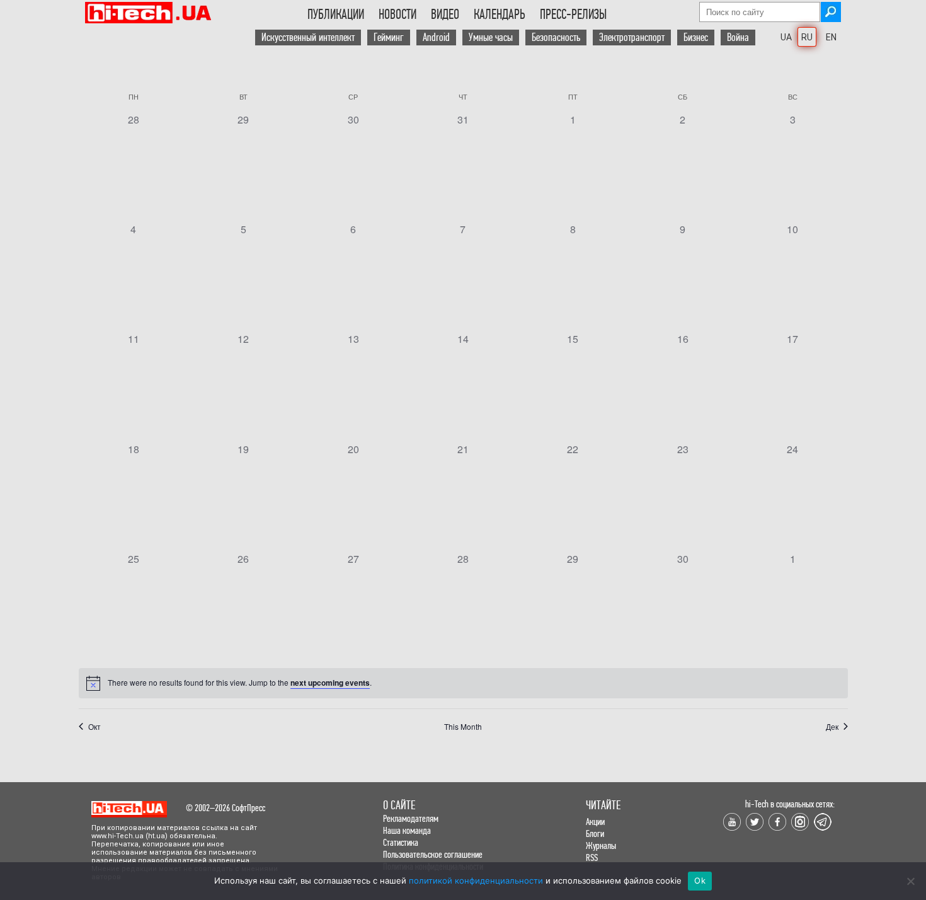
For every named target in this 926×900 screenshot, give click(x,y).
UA (786, 37)
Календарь (499, 14)
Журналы (601, 845)
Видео (445, 14)
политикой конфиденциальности (476, 880)
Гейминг (389, 37)
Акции (595, 822)
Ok (700, 880)
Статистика (400, 842)
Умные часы (491, 37)
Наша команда (407, 830)
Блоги (595, 833)
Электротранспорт (632, 37)
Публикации (335, 14)
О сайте (399, 805)
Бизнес (695, 37)
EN (831, 37)
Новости (397, 14)
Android (436, 37)
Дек (832, 727)
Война (738, 37)
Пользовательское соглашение (433, 854)
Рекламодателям (410, 818)
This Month (463, 727)
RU (807, 37)
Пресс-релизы (573, 14)
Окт (94, 727)
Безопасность (556, 37)
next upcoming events (330, 682)
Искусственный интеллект (308, 37)
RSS (592, 857)
